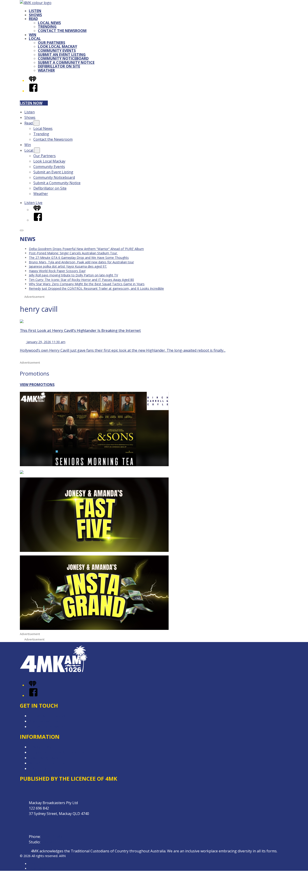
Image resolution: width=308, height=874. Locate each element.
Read (33, 18)
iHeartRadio (37, 868)
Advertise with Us (43, 721)
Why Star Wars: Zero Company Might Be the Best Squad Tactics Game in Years (87, 284)
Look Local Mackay (57, 46)
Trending (47, 26)
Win (32, 34)
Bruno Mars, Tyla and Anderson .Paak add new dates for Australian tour (81, 262)
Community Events (57, 50)
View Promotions (37, 384)
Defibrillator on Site (59, 66)
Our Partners (51, 42)
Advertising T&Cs (43, 757)
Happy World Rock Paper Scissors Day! (57, 271)
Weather (46, 70)
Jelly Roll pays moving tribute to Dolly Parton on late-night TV (73, 275)
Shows (35, 14)
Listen (35, 10)
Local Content (40, 768)
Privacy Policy (40, 746)
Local (35, 38)
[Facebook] (33, 90)
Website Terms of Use (48, 763)
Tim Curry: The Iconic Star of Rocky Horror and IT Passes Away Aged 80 (81, 280)
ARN (32, 864)
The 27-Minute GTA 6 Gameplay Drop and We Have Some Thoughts (79, 257)
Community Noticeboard (63, 58)
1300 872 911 (52, 842)
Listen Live (33, 202)
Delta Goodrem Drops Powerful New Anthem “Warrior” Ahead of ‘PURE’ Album (86, 249)
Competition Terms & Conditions (56, 752)
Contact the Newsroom (62, 30)
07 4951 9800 (52, 836)
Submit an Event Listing (62, 54)
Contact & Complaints (47, 715)
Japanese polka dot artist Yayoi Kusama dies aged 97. (68, 266)
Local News (49, 22)
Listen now (31, 103)
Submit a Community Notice (66, 62)
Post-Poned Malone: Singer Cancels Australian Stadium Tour (73, 253)
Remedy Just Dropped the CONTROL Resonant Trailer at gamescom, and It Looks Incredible (96, 288)
